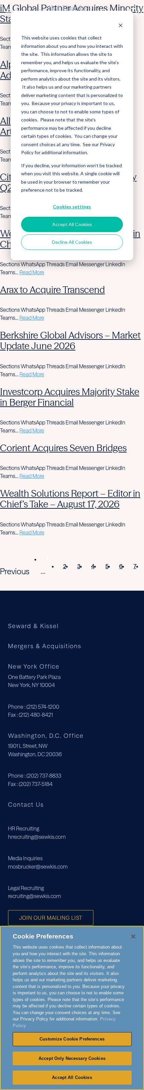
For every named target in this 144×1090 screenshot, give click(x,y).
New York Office (34, 666)
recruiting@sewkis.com (34, 896)
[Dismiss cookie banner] (120, 25)
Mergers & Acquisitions (44, 646)
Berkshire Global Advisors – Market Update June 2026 (70, 340)
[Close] (133, 936)
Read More (31, 272)
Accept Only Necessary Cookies (72, 1058)
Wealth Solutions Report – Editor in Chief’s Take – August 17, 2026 (70, 499)
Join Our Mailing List (50, 917)
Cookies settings (72, 206)
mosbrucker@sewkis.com (38, 866)
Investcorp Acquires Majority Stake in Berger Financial (69, 397)
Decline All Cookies (72, 242)
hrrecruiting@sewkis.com (37, 836)
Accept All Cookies (72, 224)
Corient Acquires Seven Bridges (63, 448)
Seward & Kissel (33, 626)
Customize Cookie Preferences (72, 1039)
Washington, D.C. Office (46, 735)
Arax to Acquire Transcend (52, 289)
